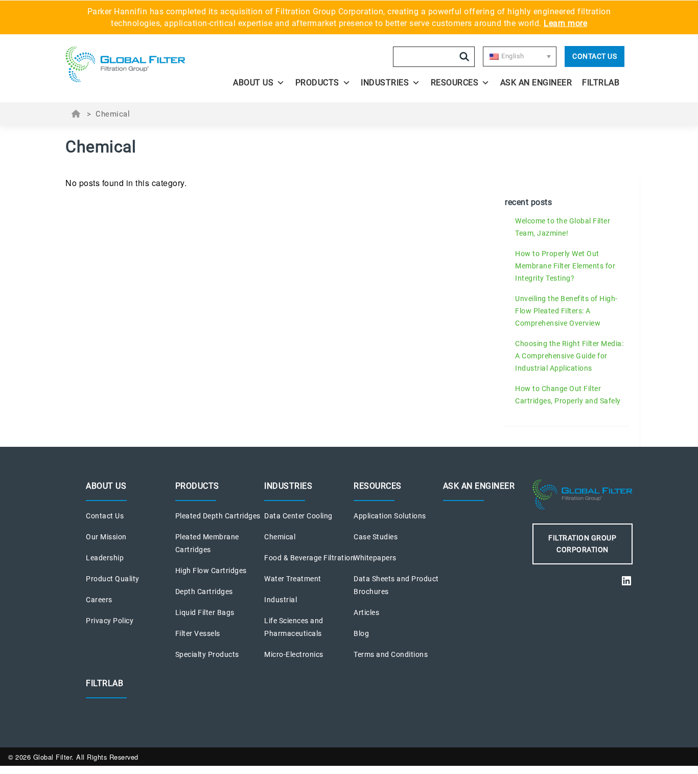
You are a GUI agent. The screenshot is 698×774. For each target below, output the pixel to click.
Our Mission (106, 537)
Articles (366, 612)
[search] (464, 57)
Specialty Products (207, 654)
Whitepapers (375, 558)
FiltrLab (600, 82)
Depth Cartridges (204, 591)
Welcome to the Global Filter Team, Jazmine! (562, 227)
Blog (361, 633)
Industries (385, 82)
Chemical (279, 537)
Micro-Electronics (293, 654)
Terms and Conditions (391, 654)
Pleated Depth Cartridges (218, 516)
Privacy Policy (109, 621)
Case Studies (376, 537)
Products (317, 82)
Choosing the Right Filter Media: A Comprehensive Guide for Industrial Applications (569, 355)
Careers (99, 600)
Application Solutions (390, 516)
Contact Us (594, 56)
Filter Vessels (197, 633)
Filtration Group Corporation (582, 544)
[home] (135, 64)
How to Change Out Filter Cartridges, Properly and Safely (568, 394)
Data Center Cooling (298, 516)
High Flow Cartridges (211, 570)
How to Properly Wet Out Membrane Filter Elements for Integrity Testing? (565, 265)
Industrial (280, 600)
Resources (455, 82)
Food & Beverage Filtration (309, 558)
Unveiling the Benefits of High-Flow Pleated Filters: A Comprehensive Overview (566, 310)
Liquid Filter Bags (205, 612)
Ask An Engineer (536, 82)
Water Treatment (292, 579)
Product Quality (112, 579)
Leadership (105, 558)
